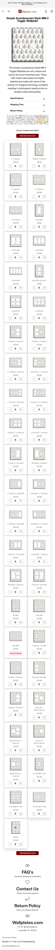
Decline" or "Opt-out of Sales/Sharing (18, 941)
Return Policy (16, 110)
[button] (15, 149)
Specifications (16, 98)
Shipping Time (16, 104)
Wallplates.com (14, 946)
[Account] (46, 11)
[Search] (9, 11)
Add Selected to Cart (27, 136)
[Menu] (3, 11)
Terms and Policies (9, 937)
